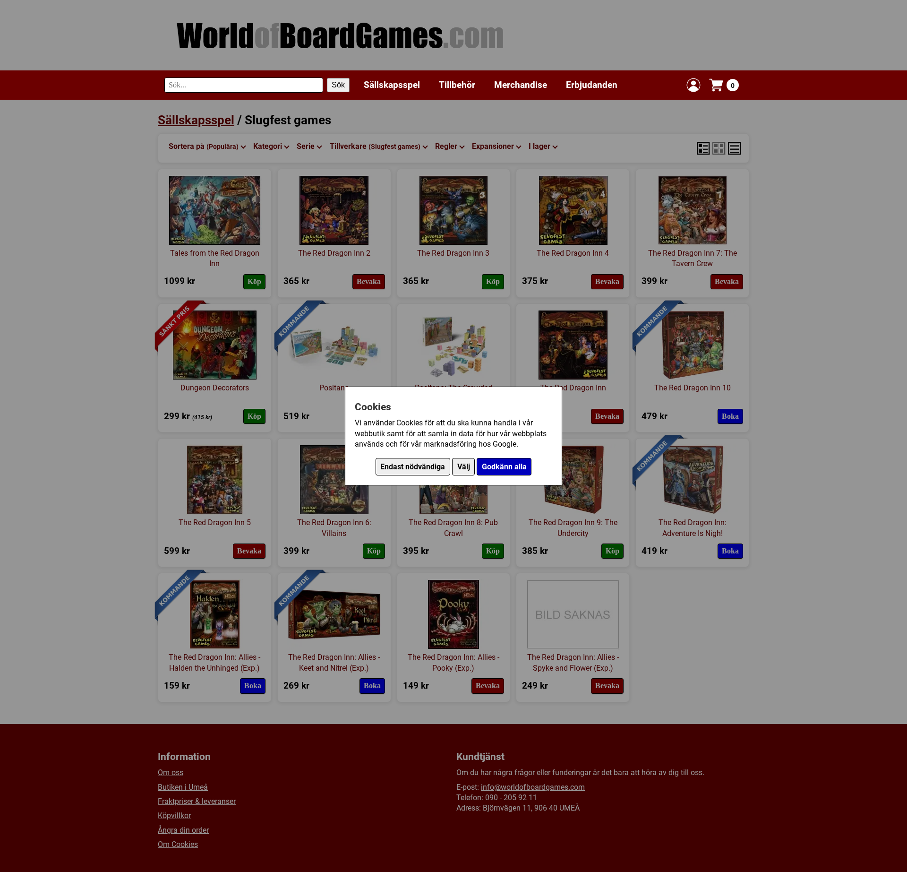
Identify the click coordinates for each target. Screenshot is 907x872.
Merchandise (520, 84)
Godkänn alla (504, 466)
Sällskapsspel (392, 84)
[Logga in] (693, 85)
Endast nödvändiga (412, 466)
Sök (338, 85)
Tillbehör (457, 84)
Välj (463, 466)
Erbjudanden (591, 84)
